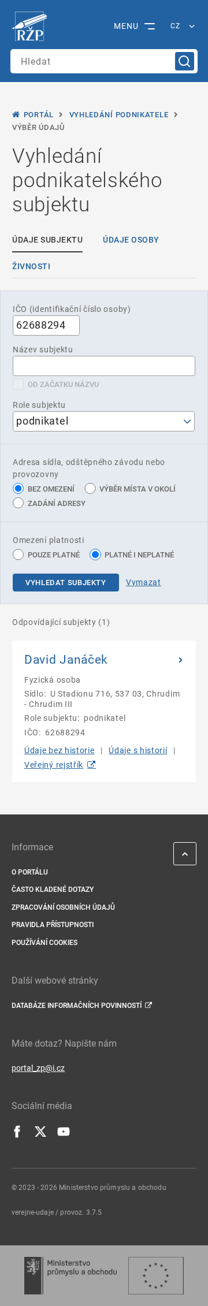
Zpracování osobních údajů (63, 907)
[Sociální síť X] (40, 1135)
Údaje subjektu (47, 239)
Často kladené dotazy (53, 889)
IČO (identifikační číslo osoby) (72, 309)
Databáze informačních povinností (77, 1006)
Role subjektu (39, 405)
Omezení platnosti (48, 540)
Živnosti (31, 266)
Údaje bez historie (59, 750)
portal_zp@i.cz (38, 1068)
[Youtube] (63, 1135)
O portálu (30, 872)
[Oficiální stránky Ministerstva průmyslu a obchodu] (70, 1275)
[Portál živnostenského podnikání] (32, 27)
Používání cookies (44, 943)
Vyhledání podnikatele (119, 114)
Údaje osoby (131, 239)
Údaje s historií (138, 750)
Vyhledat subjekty (65, 582)
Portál (39, 114)
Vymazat (143, 582)
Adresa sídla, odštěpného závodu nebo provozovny (89, 468)
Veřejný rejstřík (53, 764)
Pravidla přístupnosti (53, 925)
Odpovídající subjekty (61, 622)
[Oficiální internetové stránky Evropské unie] (156, 1275)
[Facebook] (17, 1135)
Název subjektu (43, 349)
